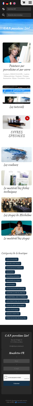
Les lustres (10, 272)
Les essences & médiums (14, 268)
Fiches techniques (12, 309)
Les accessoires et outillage (15, 289)
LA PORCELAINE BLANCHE (16, 293)
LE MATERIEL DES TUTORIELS (16, 297)
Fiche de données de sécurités (16, 318)
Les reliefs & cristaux (13, 280)
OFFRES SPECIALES (13, 263)
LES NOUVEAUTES (13, 314)
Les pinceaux (11, 284)
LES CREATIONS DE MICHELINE (17, 301)
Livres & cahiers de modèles (16, 305)
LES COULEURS (12, 259)
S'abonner (17, 383)
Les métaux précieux (13, 276)
